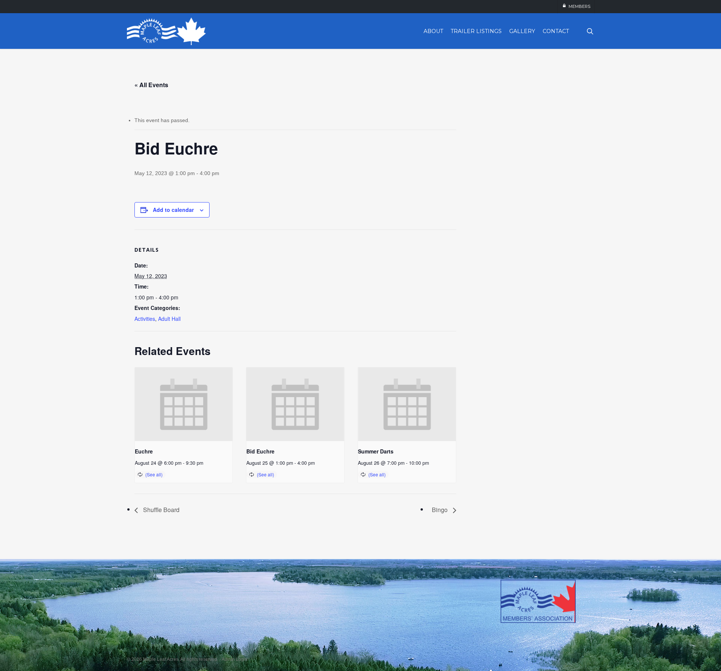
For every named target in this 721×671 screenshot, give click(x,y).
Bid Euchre (260, 451)
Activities (144, 318)
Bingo (440, 509)
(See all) (154, 474)
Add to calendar (173, 209)
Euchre (144, 451)
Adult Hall (169, 318)
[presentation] (184, 404)
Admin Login (234, 659)
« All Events (151, 84)
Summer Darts (376, 451)
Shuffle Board (160, 509)
